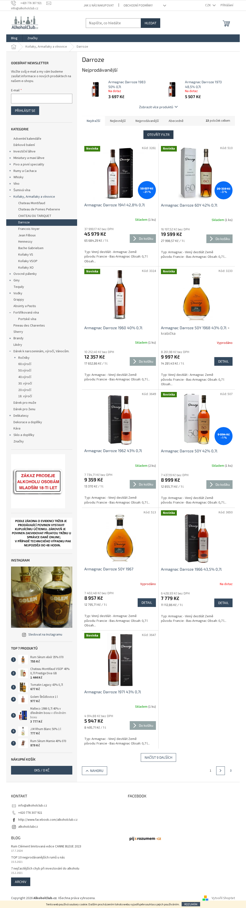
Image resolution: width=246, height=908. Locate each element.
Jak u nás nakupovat (99, 5)
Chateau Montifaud (31, 203)
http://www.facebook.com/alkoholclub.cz (48, 819)
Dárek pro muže (24, 402)
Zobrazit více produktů (156, 107)
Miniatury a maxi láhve (28, 158)
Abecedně (176, 121)
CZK (208, 5)
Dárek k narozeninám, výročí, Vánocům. (41, 351)
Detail (223, 361)
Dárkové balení (24, 145)
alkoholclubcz (28, 826)
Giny (16, 280)
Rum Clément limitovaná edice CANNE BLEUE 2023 (46, 846)
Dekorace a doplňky (27, 422)
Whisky (18, 177)
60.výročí (24, 364)
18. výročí (25, 396)
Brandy (18, 338)
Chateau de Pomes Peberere (39, 209)
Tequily (18, 286)
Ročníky (24, 357)
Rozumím (190, 904)
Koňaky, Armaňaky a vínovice (34, 196)
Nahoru (96, 771)
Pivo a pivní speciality (28, 164)
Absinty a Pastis (24, 306)
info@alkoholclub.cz (32, 805)
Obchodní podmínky (138, 5)
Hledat (150, 23)
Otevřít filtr (158, 134)
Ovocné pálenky (25, 273)
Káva (16, 428)
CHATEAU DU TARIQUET (34, 216)
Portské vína (27, 319)
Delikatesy (21, 415)
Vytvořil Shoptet (223, 898)
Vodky (17, 293)
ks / (41, 770)
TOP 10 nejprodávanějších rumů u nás (38, 857)
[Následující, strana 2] (220, 770)
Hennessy (25, 241)
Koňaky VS (25, 254)
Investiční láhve (24, 151)
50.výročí (24, 370)
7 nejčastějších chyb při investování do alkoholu (45, 868)
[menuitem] (14, 38)
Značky (18, 441)
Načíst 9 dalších (158, 757)
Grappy (18, 299)
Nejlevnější (118, 121)
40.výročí (24, 377)
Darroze (24, 222)
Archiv (20, 882)
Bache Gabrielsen (30, 248)
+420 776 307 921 (30, 812)
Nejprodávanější (147, 121)
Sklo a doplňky (23, 435)
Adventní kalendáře (27, 138)
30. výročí (25, 383)
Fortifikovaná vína (26, 312)
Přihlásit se (25, 110)
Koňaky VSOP (27, 261)
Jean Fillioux (27, 235)
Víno (16, 183)
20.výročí (24, 390)
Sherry (18, 331)
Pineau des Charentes (29, 325)
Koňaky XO (26, 267)
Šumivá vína (21, 190)
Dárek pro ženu (24, 409)
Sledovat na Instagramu (45, 634)
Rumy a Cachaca (25, 171)
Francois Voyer (29, 229)
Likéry (17, 344)
